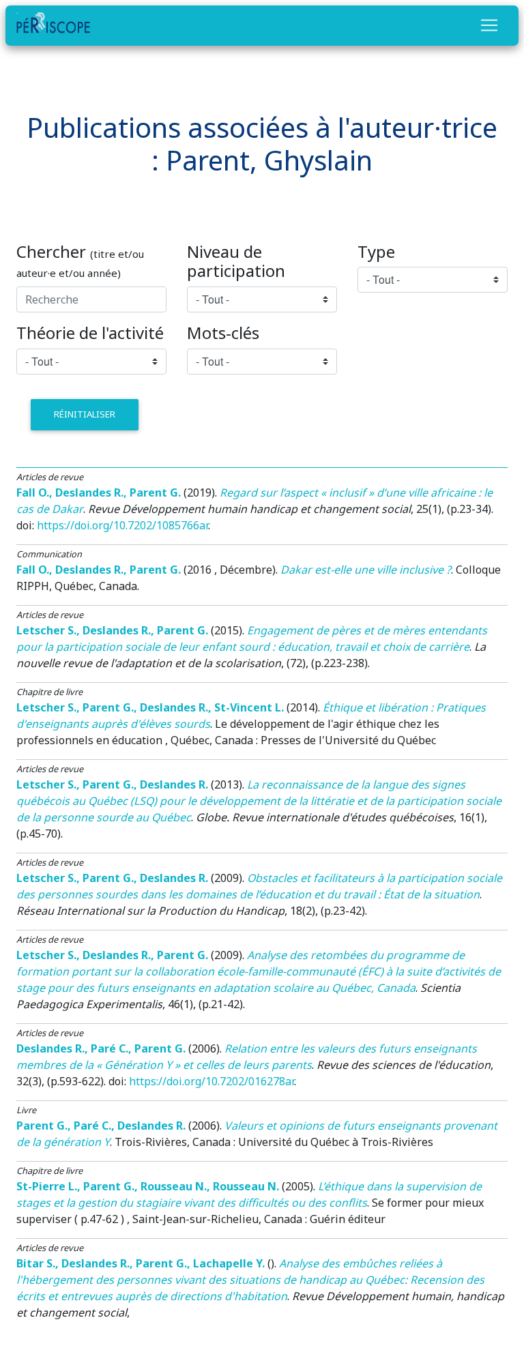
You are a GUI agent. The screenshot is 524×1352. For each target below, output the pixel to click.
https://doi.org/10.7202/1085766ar (122, 525)
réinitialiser (84, 414)
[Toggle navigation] (489, 25)
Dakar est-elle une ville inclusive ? (365, 569)
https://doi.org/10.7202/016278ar (211, 1081)
